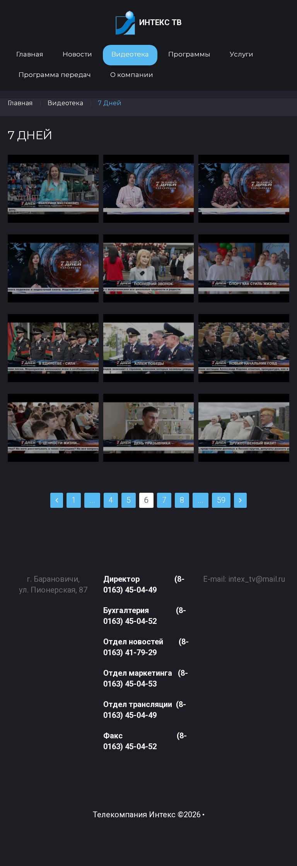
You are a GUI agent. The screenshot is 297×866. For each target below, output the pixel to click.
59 (221, 500)
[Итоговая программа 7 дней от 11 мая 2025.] (148, 348)
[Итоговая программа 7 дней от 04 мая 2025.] (243, 348)
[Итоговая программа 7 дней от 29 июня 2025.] (53, 189)
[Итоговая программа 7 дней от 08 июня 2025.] (53, 268)
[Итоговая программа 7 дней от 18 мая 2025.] (53, 348)
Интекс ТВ (160, 22)
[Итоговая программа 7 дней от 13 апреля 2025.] (243, 428)
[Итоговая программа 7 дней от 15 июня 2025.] (243, 189)
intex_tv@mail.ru (256, 579)
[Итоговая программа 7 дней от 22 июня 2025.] (148, 189)
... (92, 500)
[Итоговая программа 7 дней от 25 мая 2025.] (243, 268)
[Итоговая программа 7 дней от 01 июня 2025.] (148, 268)
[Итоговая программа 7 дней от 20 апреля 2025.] (148, 428)
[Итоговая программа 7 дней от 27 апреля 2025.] (53, 428)
